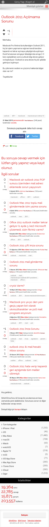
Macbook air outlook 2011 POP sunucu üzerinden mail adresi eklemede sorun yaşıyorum (27, 183)
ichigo (39, 290)
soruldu (14, 123)
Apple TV (7, 451)
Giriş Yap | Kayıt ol (24, 1)
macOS (6, 440)
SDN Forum (22, 521)
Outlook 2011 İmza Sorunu (24, 328)
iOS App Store (9, 459)
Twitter (35, 136)
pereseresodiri (18, 120)
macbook (21, 116)
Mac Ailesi (22, 234)
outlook (6, 116)
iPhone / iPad (8, 428)
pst (32, 323)
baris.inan (41, 378)
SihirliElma (13, 521)
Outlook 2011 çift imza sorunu (26, 245)
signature (34, 339)
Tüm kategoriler (10, 424)
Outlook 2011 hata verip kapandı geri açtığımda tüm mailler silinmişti (28, 370)
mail (30, 255)
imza (26, 339)
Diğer (21, 333)
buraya (18, 409)
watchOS (7, 447)
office (22, 197)
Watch (5, 443)
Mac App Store (9, 462)
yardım (42, 339)
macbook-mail (16, 384)
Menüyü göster (35, 6)
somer (20, 211)
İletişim (24, 515)
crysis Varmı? (17, 285)
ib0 (36, 355)
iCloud (5, 470)
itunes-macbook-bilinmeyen (35, 296)
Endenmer (41, 234)
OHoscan (41, 270)
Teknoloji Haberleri (34, 521)
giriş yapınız (20, 163)
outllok (13, 360)
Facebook (19, 136)
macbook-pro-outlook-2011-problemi (24, 278)
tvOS (5, 455)
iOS (4, 432)
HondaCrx (42, 317)
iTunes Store (8, 466)
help (12, 341)
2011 (13, 116)
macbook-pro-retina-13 (36, 116)
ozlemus (22, 191)
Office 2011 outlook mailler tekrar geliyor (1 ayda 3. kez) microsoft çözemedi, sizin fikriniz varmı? (29, 226)
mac (20, 216)
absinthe (37, 333)
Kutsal (42, 250)
